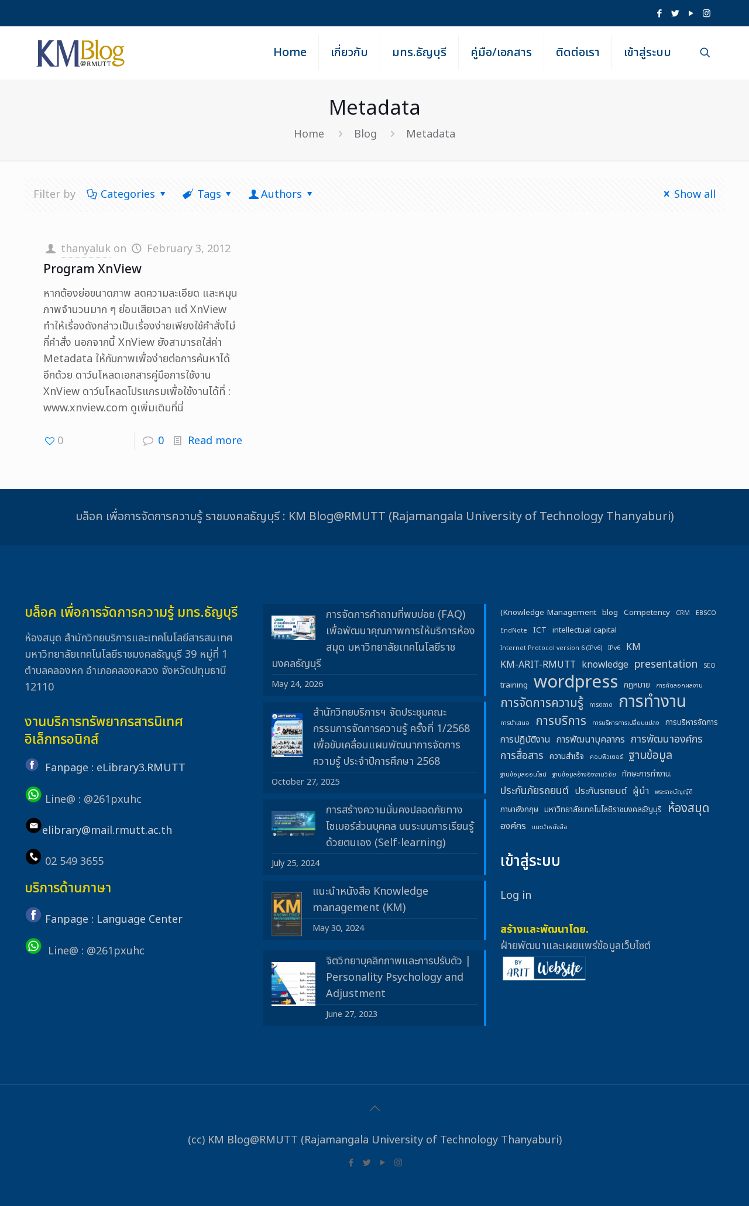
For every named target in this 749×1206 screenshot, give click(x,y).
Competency (647, 613)
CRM (683, 613)
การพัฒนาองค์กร (667, 739)
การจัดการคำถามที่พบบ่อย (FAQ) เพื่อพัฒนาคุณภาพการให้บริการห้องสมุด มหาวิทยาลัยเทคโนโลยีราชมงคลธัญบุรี (373, 639)
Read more (215, 441)
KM (633, 647)
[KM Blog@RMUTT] (81, 52)
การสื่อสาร (522, 756)
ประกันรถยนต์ (601, 791)
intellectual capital (584, 630)
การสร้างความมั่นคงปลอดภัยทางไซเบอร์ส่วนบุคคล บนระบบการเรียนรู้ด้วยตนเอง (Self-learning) (400, 826)
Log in (515, 895)
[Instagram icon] (706, 13)
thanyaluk (86, 249)
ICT (540, 630)
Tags (209, 194)
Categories (128, 194)
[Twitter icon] (675, 13)
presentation (666, 664)
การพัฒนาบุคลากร (590, 740)
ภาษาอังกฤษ (519, 810)
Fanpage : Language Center (114, 919)
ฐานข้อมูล (650, 756)
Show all (695, 194)
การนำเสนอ (515, 723)
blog (610, 613)
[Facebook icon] (659, 13)
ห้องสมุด (688, 808)
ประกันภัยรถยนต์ (534, 791)
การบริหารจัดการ (691, 723)
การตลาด (601, 705)
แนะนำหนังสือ (550, 827)
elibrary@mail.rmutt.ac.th (107, 831)
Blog (365, 134)
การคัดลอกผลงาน (679, 685)
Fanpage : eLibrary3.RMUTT (115, 768)
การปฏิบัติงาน (525, 740)
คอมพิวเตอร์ (606, 757)
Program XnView (92, 269)
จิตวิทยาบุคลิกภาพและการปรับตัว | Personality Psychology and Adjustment (398, 977)
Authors (281, 194)
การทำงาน (652, 702)
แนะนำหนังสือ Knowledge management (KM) (370, 900)
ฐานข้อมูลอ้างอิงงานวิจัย (584, 774)
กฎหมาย (637, 685)
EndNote (513, 630)
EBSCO (706, 613)
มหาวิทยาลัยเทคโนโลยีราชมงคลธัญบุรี (603, 810)
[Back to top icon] (374, 1109)
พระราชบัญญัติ (674, 792)
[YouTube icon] (691, 13)
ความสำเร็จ (566, 756)
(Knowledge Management (548, 613)
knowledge (605, 665)
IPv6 (614, 648)
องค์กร (513, 826)
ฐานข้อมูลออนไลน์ (523, 774)
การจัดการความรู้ (541, 703)
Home (309, 134)
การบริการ (560, 721)
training (514, 685)
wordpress (576, 682)
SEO (709, 666)
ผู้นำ (641, 791)
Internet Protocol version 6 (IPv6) (551, 648)
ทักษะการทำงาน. (647, 774)
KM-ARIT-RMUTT (538, 665)
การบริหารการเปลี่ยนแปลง (625, 723)
